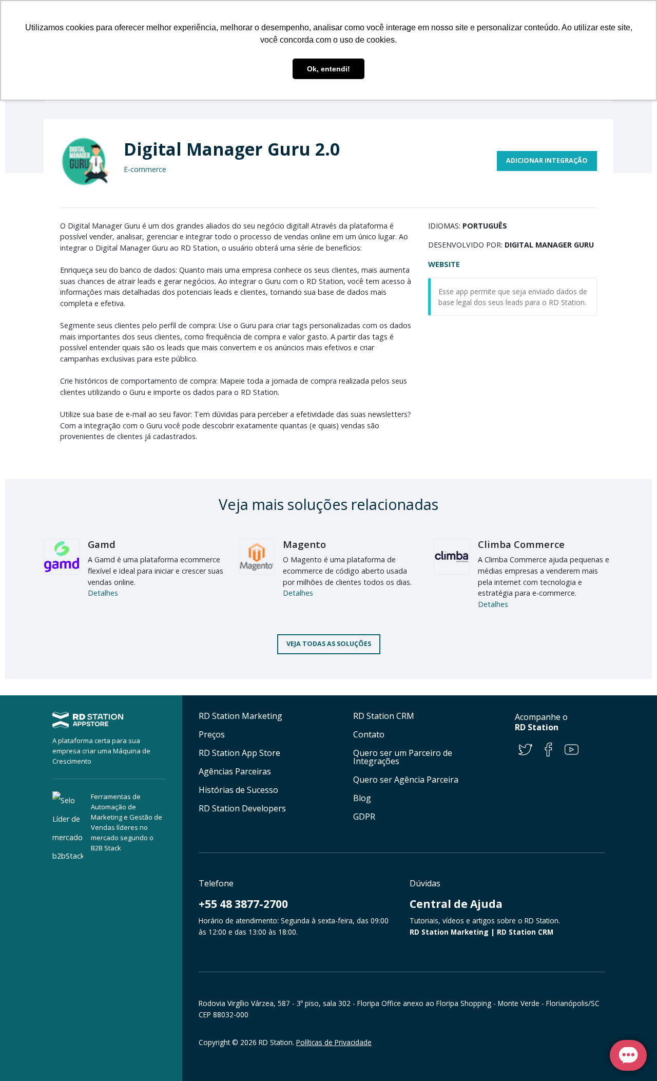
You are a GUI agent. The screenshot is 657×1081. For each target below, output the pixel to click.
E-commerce (145, 169)
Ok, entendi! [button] (328, 69)
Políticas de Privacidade (334, 1042)
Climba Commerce (521, 544)
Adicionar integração (547, 160)
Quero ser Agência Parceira (405, 779)
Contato (368, 734)
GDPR (364, 816)
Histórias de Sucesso (238, 789)
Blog (362, 798)
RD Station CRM (383, 716)
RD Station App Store (239, 752)
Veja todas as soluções (328, 643)
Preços (212, 734)
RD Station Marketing (240, 716)
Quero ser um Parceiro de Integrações (402, 757)
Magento (304, 544)
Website (444, 264)
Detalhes (103, 593)
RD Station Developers (242, 808)
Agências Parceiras (235, 771)
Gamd (101, 544)
